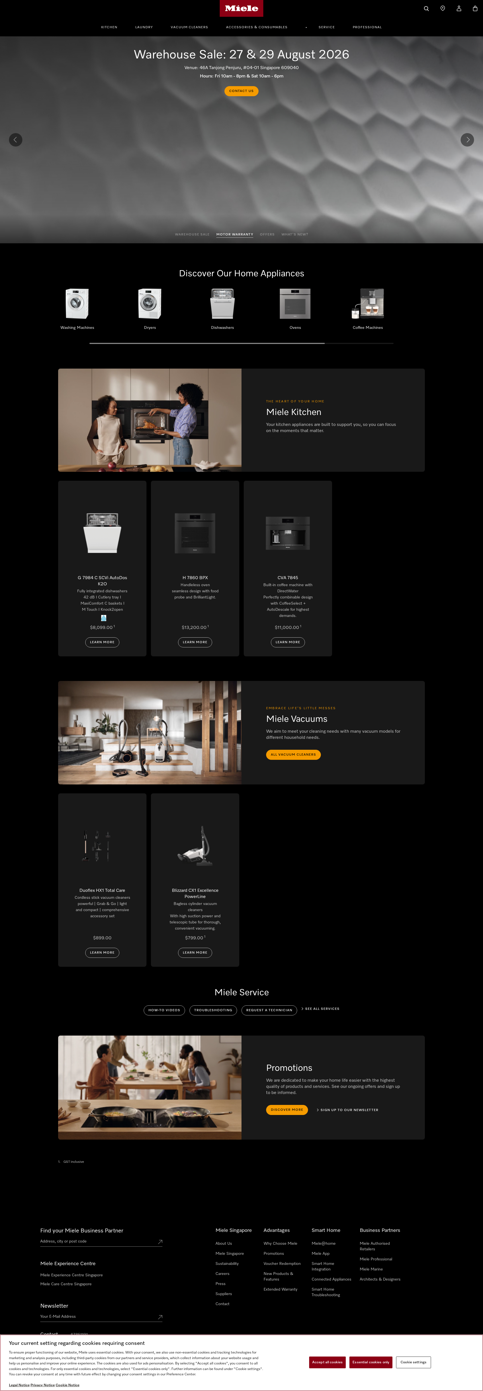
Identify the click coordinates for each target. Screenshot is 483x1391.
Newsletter (54, 1306)
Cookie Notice (67, 1385)
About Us (224, 1244)
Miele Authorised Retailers (375, 1246)
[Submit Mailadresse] (160, 1318)
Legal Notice (19, 1385)
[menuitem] (112, 26)
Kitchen (109, 27)
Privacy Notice (42, 1385)
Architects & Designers (380, 1279)
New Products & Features (278, 1276)
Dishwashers (222, 311)
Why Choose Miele (280, 1244)
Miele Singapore (230, 1254)
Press (221, 1284)
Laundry (144, 27)
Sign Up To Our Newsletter (349, 1110)
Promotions (274, 1254)
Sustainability (227, 1264)
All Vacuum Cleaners (293, 754)
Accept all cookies (327, 1362)
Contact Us (241, 91)
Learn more (102, 642)
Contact (222, 1304)
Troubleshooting (213, 1010)
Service (327, 27)
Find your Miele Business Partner (81, 1231)
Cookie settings (414, 1362)
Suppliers (224, 1294)
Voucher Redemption (282, 1264)
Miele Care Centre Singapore (66, 1284)
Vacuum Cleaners (189, 27)
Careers (222, 1274)
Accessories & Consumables (257, 27)
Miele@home (324, 1244)
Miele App (321, 1254)
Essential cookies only (370, 1362)
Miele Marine (371, 1269)
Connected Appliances (331, 1279)
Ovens (295, 311)
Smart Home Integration (323, 1266)
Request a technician (269, 1010)
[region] (241, 1363)
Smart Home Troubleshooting (326, 1292)
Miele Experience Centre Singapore (71, 1275)
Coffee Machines (368, 311)
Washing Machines (77, 311)
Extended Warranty (280, 1289)
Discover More (287, 1110)
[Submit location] (160, 1242)
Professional (367, 27)
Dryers (150, 311)
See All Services (322, 1009)
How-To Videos (164, 1010)
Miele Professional (376, 1259)
